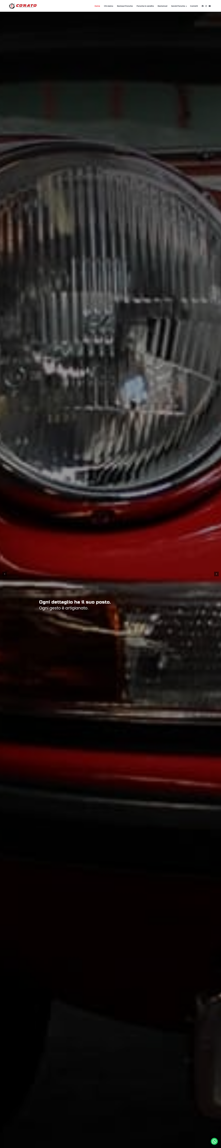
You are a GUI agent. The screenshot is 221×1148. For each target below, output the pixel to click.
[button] (214, 1141)
